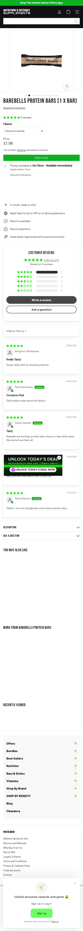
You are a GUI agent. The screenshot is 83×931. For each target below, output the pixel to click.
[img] (14, 345)
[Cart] (68, 11)
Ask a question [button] (41, 309)
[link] (33, 465)
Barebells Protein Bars (35, 627)
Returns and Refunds (14, 843)
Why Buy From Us (12, 847)
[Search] (76, 21)
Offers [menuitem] (10, 743)
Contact (7, 874)
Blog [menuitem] (9, 803)
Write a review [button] (41, 300)
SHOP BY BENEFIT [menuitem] (18, 796)
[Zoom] (66, 86)
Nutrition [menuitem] (12, 766)
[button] (11, 117)
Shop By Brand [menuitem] (16, 788)
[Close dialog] (59, 458)
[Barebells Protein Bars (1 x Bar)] (27, 586)
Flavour (7, 124)
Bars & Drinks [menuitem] (15, 773)
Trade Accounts (11, 870)
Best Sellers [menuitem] (14, 758)
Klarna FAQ (9, 852)
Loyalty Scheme (12, 856)
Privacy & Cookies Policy (16, 865)
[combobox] (41, 21)
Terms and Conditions (15, 861)
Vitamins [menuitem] (12, 781)
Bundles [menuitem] (12, 751)
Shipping (21, 150)
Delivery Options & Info (15, 838)
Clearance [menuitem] (13, 811)
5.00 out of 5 (51, 260)
